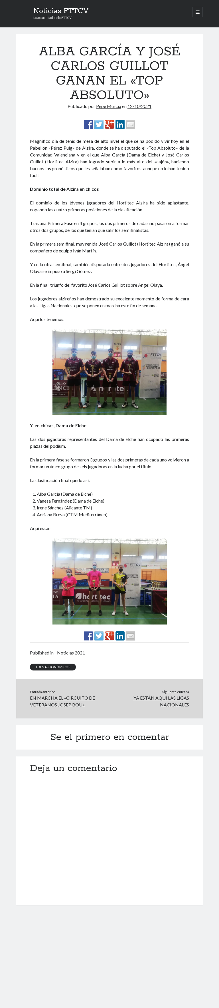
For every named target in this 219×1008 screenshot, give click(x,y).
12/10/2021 (139, 106)
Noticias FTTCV (61, 11)
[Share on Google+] (109, 124)
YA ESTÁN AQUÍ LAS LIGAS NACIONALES (161, 701)
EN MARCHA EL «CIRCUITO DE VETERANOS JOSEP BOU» (62, 701)
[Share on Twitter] (99, 124)
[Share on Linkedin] (120, 124)
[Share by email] (130, 124)
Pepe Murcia (108, 106)
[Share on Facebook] (88, 124)
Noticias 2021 (71, 652)
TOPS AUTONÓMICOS (53, 667)
